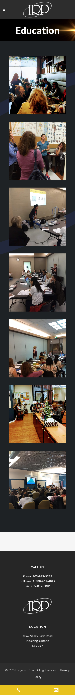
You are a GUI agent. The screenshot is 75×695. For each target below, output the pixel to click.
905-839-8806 (40, 586)
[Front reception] (37, 414)
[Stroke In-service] (37, 348)
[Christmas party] (37, 85)
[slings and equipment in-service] (37, 217)
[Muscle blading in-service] (37, 151)
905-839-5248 (42, 576)
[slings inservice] (37, 282)
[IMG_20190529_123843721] (37, 480)
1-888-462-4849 (44, 581)
